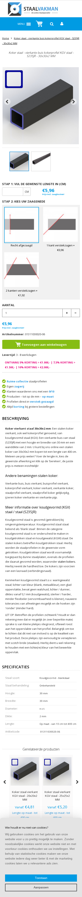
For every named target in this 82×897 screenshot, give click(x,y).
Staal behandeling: (17, 685)
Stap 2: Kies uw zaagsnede (23, 201)
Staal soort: (12, 678)
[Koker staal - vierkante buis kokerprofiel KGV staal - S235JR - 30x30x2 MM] (19, 161)
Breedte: (10, 701)
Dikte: (8, 716)
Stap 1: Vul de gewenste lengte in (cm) (34, 184)
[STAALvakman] (41, 9)
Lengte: (10, 724)
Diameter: (11, 708)
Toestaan (41, 878)
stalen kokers (66, 561)
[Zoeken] (52, 24)
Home (5, 38)
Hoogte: (10, 693)
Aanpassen (41, 887)
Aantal (8, 305)
